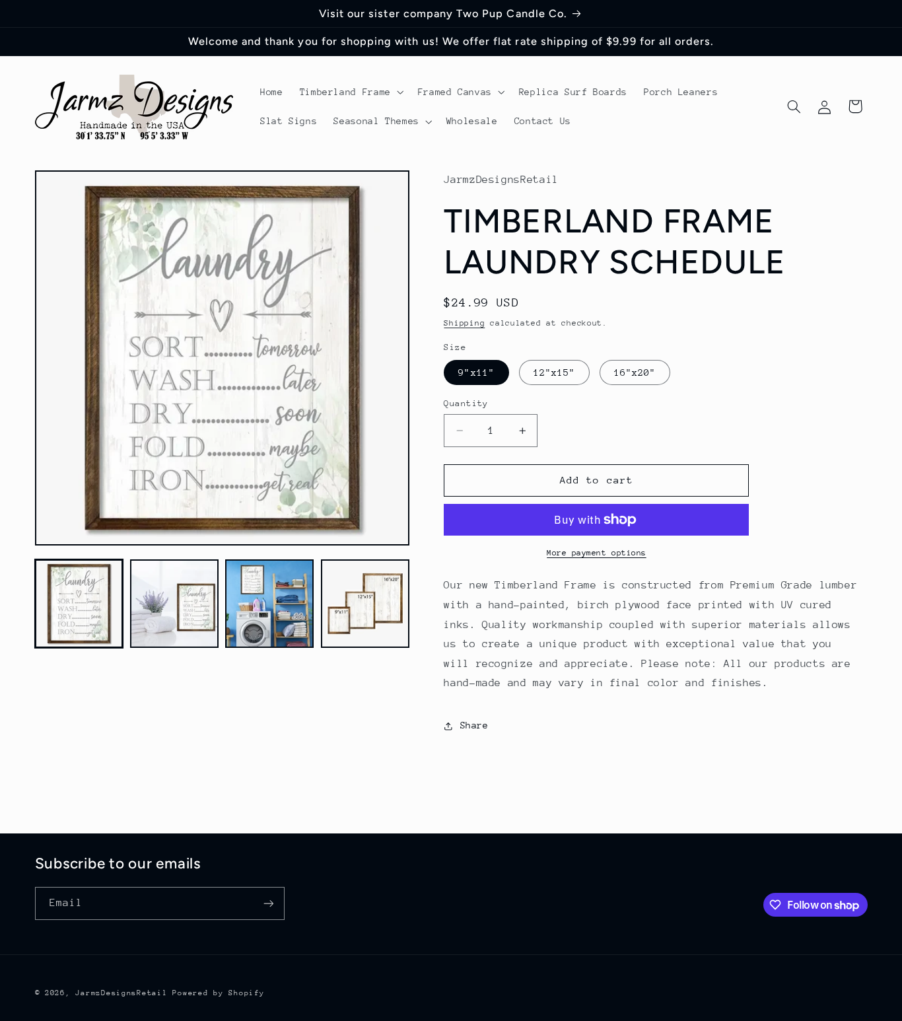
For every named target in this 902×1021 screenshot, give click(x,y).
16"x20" (635, 372)
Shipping (464, 323)
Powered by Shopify (218, 993)
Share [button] (474, 725)
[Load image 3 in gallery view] (269, 603)
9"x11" (476, 372)
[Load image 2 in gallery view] (174, 603)
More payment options (596, 552)
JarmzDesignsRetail (121, 993)
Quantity (466, 403)
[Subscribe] (268, 903)
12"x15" (554, 372)
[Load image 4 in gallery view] (365, 603)
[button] (350, 91)
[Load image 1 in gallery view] (79, 603)
